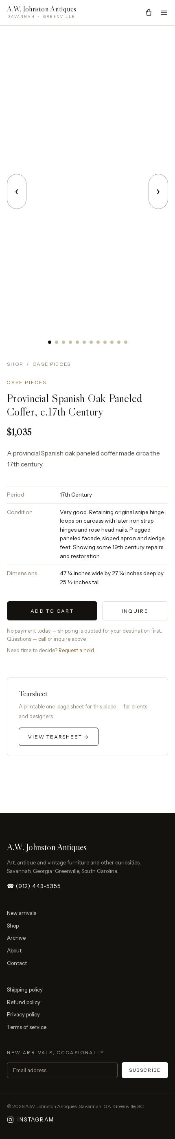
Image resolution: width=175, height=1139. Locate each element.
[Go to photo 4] (70, 342)
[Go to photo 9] (105, 342)
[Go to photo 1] (49, 342)
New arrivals (21, 913)
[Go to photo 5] (77, 342)
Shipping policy (25, 989)
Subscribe (145, 1070)
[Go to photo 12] (125, 342)
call (42, 639)
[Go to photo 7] (91, 342)
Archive (16, 938)
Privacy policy (23, 1014)
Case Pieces (52, 364)
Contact (17, 963)
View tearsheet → (58, 737)
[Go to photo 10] (112, 342)
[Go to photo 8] (98, 342)
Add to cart (52, 611)
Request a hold (76, 650)
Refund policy (23, 1002)
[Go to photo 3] (63, 342)
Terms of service (26, 1027)
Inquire (135, 611)
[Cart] (149, 12)
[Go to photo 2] (56, 342)
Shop (15, 364)
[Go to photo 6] (84, 342)
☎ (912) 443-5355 (34, 886)
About (14, 950)
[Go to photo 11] (118, 342)
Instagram (36, 1119)
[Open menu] (164, 13)
